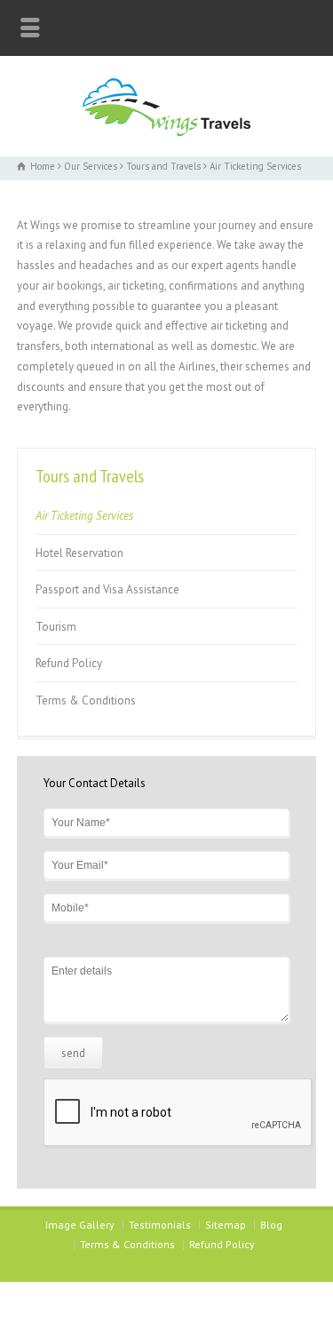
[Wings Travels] (166, 131)
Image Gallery (80, 1224)
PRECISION (197, 1294)
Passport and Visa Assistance (107, 589)
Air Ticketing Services (84, 515)
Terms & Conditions (86, 700)
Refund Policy (69, 663)
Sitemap (225, 1224)
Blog (271, 1224)
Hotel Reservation (79, 553)
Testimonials (160, 1224)
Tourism (56, 626)
